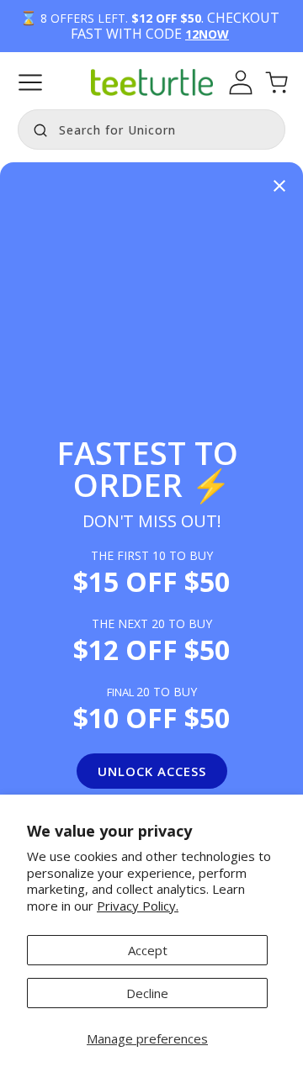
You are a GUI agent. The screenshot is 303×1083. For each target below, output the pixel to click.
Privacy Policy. (137, 905)
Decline (147, 993)
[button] (30, 82)
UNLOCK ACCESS (152, 771)
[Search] (36, 127)
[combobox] (151, 129)
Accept (147, 950)
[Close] (279, 187)
